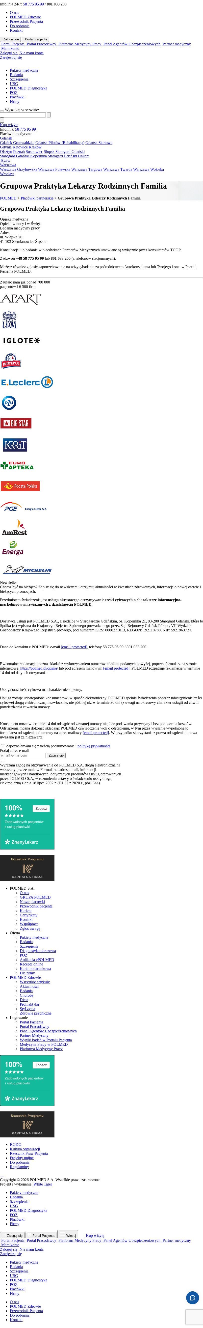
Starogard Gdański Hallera (68, 156)
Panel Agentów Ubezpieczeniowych (48, 1031)
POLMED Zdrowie (25, 17)
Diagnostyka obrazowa (38, 951)
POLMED (8, 198)
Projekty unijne (22, 1158)
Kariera (25, 910)
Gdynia (6, 147)
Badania (16, 75)
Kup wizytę (9, 125)
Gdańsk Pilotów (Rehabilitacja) (59, 143)
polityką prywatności (93, 746)
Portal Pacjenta (35, 39)
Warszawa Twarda (117, 169)
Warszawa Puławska (54, 169)
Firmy (14, 101)
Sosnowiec (34, 151)
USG (14, 84)
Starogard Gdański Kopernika (23, 156)
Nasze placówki (32, 902)
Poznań (19, 151)
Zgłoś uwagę (30, 928)
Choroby (27, 995)
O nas (14, 12)
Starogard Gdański (70, 151)
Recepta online (31, 964)
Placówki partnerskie (37, 198)
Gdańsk (6, 138)
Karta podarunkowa (35, 968)
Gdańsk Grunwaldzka (17, 143)
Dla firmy (27, 973)
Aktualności (29, 986)
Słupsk (49, 151)
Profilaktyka (29, 1004)
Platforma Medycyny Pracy (41, 1049)
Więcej (71, 1236)
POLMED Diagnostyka (28, 88)
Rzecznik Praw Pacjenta (29, 1153)
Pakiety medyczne (24, 70)
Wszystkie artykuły (35, 982)
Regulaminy (19, 1167)
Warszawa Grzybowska (18, 169)
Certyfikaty (28, 915)
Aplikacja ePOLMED (37, 960)
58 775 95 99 (33, 4)
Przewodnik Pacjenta (26, 21)
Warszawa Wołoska (148, 169)
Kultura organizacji (25, 1149)
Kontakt (16, 30)
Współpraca (29, 924)
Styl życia (27, 1009)
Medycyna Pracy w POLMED (44, 1044)
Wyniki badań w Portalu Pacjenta (46, 1040)
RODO (16, 1144)
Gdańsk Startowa (98, 143)
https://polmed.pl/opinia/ (39, 668)
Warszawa (8, 165)
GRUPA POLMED (35, 897)
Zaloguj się (10, 39)
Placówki (17, 97)
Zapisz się (56, 755)
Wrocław (7, 174)
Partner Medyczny (34, 1035)
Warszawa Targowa (86, 169)
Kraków (35, 147)
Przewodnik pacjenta (36, 906)
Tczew (5, 160)
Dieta (24, 1000)
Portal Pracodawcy (34, 1026)
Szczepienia (19, 79)
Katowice (20, 147)
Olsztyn (6, 151)
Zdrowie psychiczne (35, 1013)
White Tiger (42, 1184)
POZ (14, 92)
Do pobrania (19, 26)
